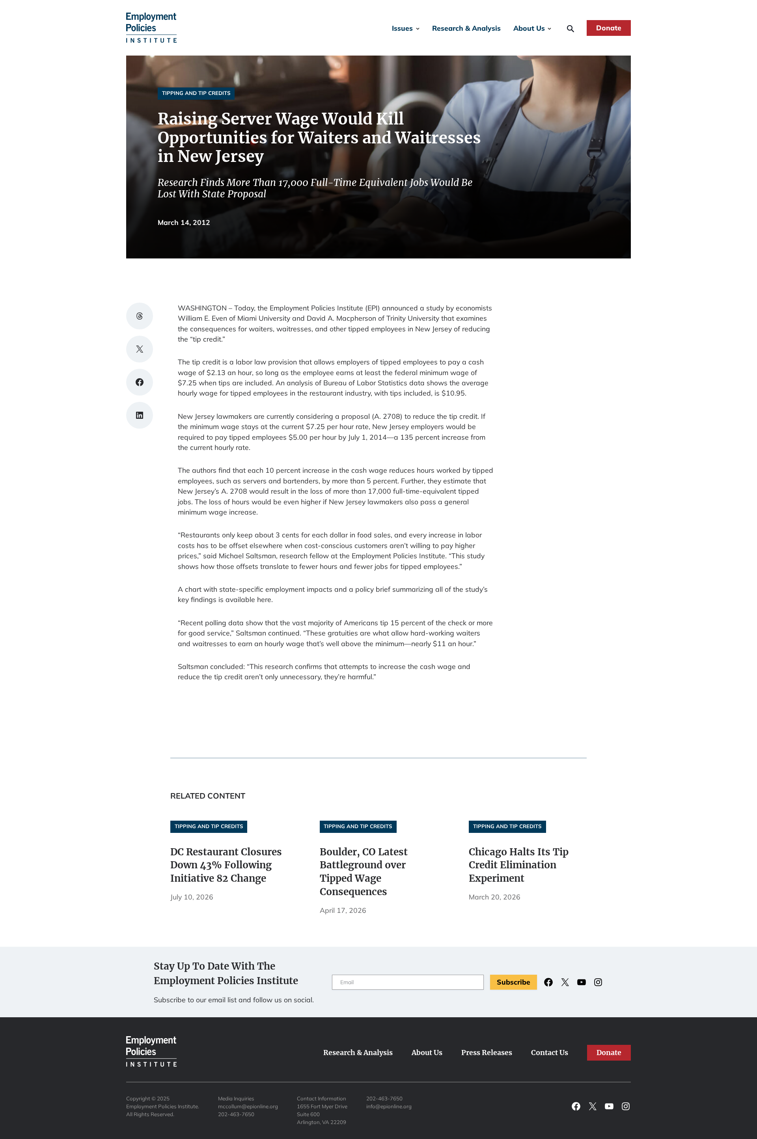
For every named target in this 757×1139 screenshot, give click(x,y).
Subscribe (513, 981)
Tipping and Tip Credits (196, 93)
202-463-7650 (236, 1114)
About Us (529, 28)
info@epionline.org (389, 1106)
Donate (608, 27)
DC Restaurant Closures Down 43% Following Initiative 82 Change (226, 865)
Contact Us (549, 1052)
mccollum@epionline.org (248, 1106)
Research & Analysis (466, 28)
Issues (402, 28)
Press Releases (486, 1052)
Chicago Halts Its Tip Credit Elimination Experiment (519, 865)
